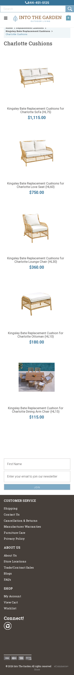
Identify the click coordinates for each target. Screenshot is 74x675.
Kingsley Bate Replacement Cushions (28, 31)
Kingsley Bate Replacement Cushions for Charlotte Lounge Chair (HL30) (35, 260)
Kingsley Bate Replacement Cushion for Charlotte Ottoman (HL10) (35, 334)
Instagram (7, 626)
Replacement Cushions (30, 28)
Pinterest (7, 646)
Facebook (7, 636)
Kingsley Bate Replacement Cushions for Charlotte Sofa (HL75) (35, 110)
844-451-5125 (38, 3)
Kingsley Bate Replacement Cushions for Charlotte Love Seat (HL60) (35, 185)
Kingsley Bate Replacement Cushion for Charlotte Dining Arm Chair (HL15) (35, 409)
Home (9, 28)
